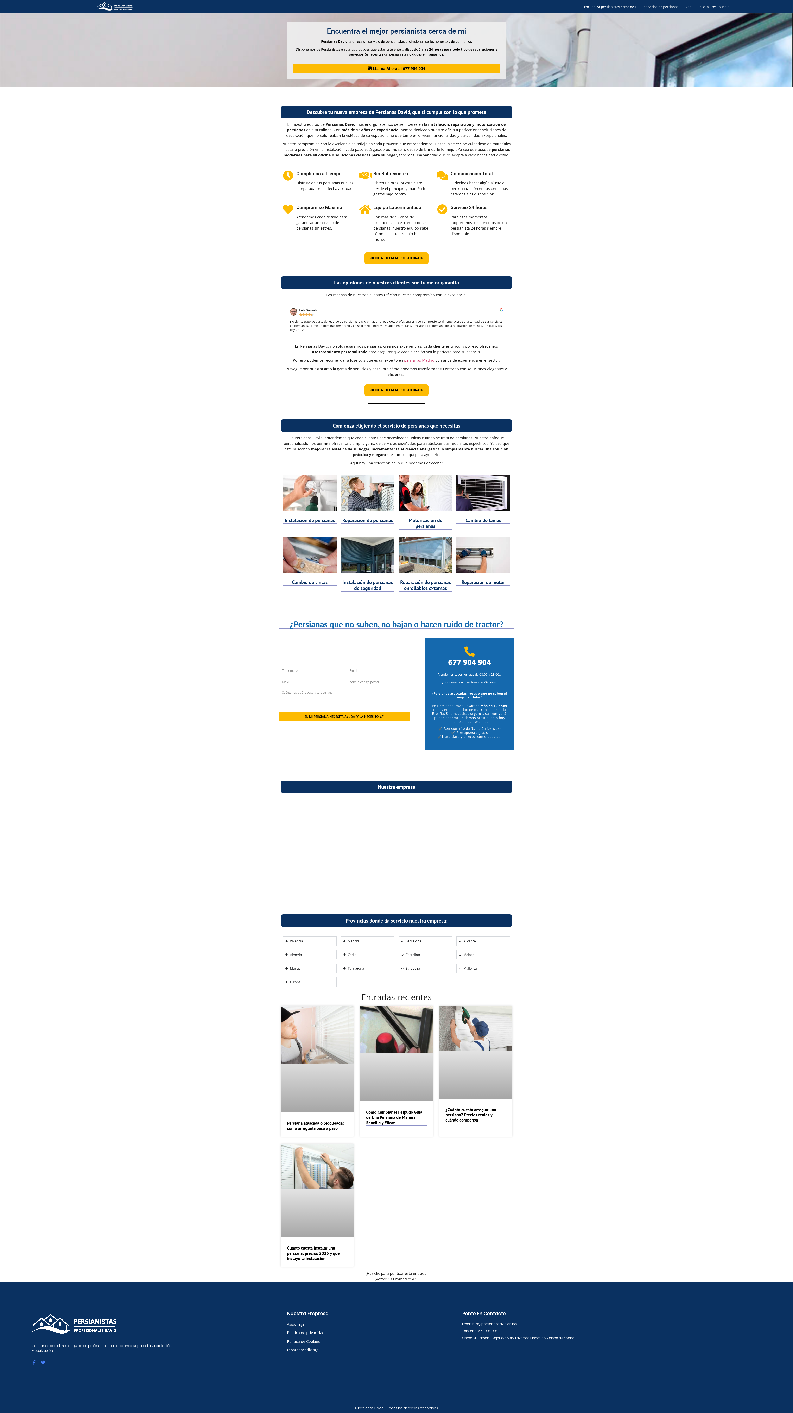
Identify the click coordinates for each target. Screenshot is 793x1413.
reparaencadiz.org (302, 1349)
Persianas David (371, 1408)
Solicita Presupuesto (714, 7)
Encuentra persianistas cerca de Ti (610, 7)
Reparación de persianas (367, 520)
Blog (688, 7)
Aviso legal (296, 1324)
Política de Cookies (303, 1341)
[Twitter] (43, 1362)
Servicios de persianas (661, 7)
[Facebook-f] (34, 1362)
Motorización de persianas (425, 523)
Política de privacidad (305, 1332)
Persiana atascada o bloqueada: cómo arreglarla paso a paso (315, 1125)
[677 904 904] (469, 651)
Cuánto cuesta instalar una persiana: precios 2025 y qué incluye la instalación (313, 1253)
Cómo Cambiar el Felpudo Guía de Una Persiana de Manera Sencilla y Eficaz (394, 1117)
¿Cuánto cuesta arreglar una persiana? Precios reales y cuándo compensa (470, 1115)
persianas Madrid (419, 360)
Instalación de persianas (310, 520)
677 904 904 (469, 662)
